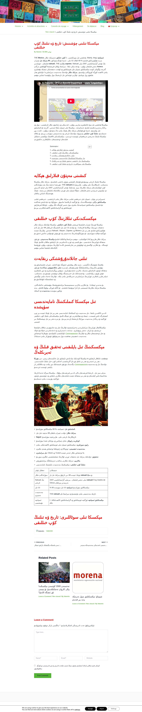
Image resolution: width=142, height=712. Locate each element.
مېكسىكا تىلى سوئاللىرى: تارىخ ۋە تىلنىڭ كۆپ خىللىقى (71, 164)
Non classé (50, 32)
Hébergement (78, 26)
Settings (113, 709)
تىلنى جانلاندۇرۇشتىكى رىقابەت (63, 156)
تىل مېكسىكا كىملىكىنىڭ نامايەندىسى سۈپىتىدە (68, 158)
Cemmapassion (72, 333)
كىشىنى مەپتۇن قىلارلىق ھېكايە (63, 150)
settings (77, 710)
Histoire (18, 26)
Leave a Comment (45, 596)
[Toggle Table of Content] (88, 147)
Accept (90, 709)
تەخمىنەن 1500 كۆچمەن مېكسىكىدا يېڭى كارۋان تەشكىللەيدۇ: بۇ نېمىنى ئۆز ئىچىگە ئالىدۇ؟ (54, 589)
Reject (102, 709)
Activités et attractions (36, 26)
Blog (102, 26)
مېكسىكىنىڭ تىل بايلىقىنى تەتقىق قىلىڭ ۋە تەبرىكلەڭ (71, 161)
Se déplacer (91, 26)
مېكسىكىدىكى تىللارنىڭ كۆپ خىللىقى (65, 153)
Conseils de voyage (58, 26)
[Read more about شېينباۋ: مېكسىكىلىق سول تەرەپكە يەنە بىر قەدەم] (88, 578)
